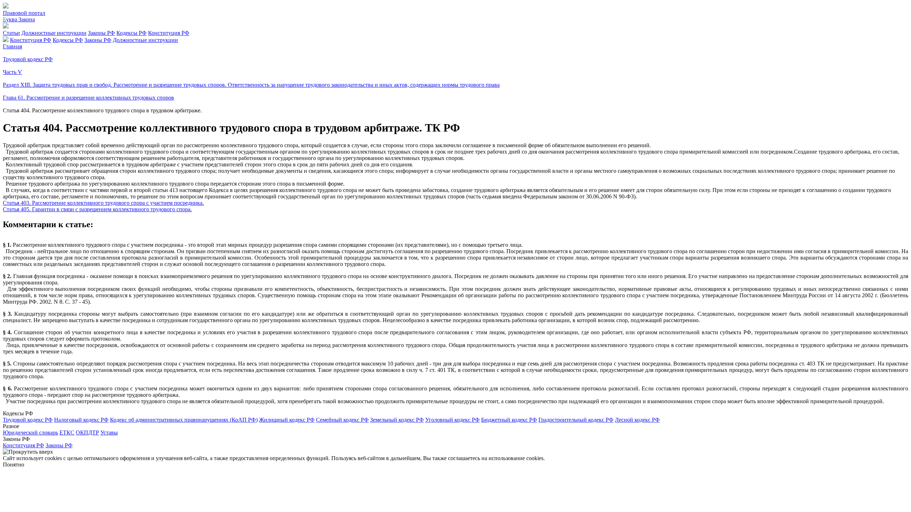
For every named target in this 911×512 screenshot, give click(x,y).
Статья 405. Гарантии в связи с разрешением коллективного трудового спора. (97, 209)
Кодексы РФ (131, 33)
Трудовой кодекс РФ (28, 420)
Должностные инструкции (53, 33)
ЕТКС (66, 433)
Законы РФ (101, 33)
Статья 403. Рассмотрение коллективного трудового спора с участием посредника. (103, 203)
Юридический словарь (30, 433)
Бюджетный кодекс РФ (509, 420)
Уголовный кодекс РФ (452, 420)
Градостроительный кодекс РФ (576, 420)
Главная (12, 46)
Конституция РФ (168, 33)
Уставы (109, 433)
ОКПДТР (87, 433)
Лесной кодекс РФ (637, 420)
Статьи (11, 33)
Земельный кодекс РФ (397, 420)
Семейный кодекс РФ (342, 420)
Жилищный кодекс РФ (287, 420)
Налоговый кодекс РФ (81, 420)
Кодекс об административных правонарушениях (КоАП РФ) (184, 420)
